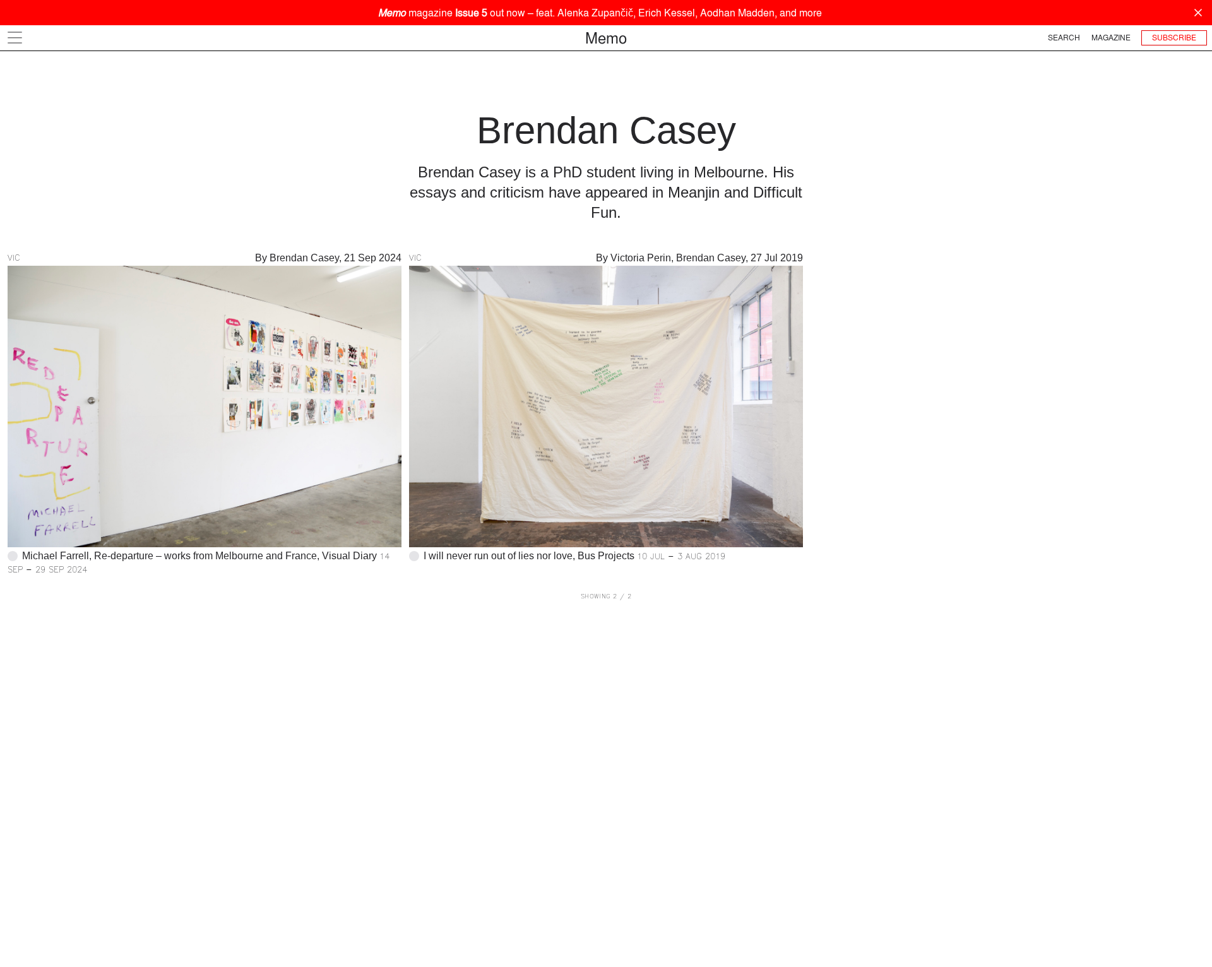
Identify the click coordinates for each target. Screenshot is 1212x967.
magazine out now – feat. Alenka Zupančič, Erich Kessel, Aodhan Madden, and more (600, 13)
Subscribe (1174, 37)
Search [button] (1064, 37)
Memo (606, 38)
